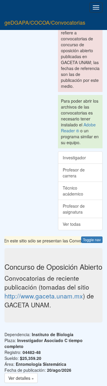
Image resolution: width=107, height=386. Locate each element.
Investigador (74, 158)
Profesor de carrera (74, 173)
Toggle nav (92, 239)
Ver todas (72, 224)
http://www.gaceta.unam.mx (43, 295)
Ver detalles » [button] (21, 378)
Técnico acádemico (73, 191)
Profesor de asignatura (74, 209)
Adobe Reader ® (78, 128)
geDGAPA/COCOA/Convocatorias (44, 22)
